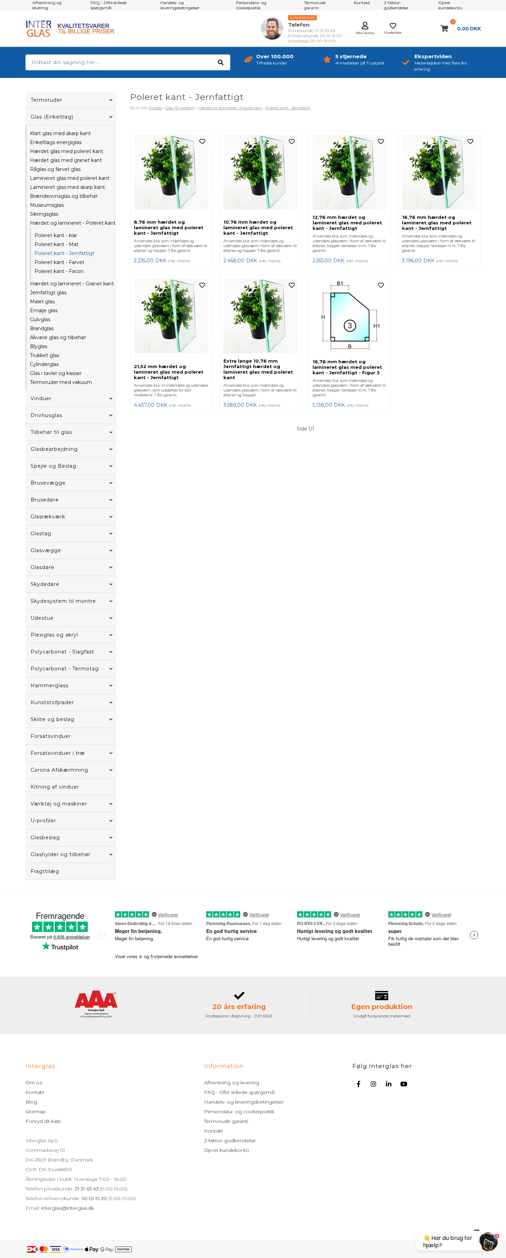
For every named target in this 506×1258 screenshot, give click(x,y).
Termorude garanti (226, 1121)
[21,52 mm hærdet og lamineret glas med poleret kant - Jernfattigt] (171, 319)
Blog (31, 1102)
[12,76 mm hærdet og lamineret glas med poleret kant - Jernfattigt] (350, 173)
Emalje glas (43, 310)
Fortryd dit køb (43, 1121)
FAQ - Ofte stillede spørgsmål (239, 1092)
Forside (155, 107)
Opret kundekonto (226, 1150)
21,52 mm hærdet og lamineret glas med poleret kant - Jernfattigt (168, 372)
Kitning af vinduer (55, 787)
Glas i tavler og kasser (56, 373)
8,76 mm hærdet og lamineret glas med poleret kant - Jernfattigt (168, 227)
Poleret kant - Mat (56, 244)
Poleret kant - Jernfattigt (64, 253)
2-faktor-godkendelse (230, 1140)
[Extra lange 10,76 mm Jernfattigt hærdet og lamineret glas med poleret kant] (260, 316)
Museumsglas (47, 205)
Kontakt (34, 1092)
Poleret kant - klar (55, 235)
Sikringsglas (44, 214)
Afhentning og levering (231, 1082)
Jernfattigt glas (48, 293)
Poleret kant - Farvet (59, 262)
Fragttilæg (45, 871)
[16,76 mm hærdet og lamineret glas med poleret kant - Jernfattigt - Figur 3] (350, 316)
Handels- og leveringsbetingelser (244, 1102)
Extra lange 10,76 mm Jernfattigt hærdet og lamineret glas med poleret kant (258, 369)
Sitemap (35, 1111)
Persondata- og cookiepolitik (239, 1111)
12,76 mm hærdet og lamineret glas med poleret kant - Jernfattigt (347, 222)
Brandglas (42, 328)
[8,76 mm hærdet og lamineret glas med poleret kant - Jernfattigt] (171, 175)
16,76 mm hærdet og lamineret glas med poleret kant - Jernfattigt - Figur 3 (347, 367)
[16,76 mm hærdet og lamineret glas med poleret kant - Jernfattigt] (439, 173)
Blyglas (38, 346)
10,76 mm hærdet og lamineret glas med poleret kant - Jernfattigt (258, 227)
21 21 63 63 (87, 1189)
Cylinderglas (44, 364)
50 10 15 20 (94, 1198)
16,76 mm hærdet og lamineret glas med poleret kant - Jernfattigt (437, 222)
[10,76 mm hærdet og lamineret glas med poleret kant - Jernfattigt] (260, 175)
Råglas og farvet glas (55, 169)
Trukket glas (44, 355)
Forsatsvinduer (51, 736)
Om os (33, 1082)
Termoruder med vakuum (61, 382)
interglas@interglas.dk (67, 1208)
